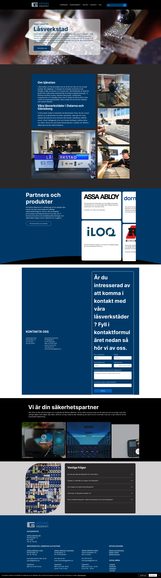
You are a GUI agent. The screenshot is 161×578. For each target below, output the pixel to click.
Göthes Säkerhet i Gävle (90, 569)
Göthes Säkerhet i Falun (35, 569)
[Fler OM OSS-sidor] (88, 4)
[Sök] (125, 5)
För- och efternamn (99, 373)
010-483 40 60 (30, 362)
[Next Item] (134, 459)
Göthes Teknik (114, 571)
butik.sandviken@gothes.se (53, 367)
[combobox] (113, 404)
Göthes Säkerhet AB (34, 554)
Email (99, 381)
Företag (116, 373)
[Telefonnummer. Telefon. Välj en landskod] (116, 384)
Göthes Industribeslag (116, 569)
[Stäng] (159, 575)
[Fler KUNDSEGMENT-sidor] (81, 4)
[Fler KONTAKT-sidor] (97, 4)
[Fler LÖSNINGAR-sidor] (68, 4)
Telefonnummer (118, 381)
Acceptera (153, 575)
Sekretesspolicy (82, 575)
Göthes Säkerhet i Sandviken (64, 569)
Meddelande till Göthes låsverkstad (107, 388)
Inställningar (143, 575)
